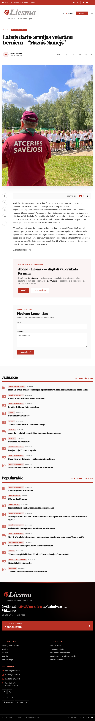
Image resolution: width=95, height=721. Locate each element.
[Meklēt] (91, 2)
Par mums (5, 653)
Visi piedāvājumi (40, 290)
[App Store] (83, 2)
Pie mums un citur (19, 30)
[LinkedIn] (79, 54)
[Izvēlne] (92, 13)
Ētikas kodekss (55, 646)
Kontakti (5, 656)
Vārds (19, 322)
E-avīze (71, 13)
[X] (77, 2)
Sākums (6, 30)
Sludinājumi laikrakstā (10, 646)
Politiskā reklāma (56, 660)
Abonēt (82, 13)
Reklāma (5, 649)
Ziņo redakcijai (7, 660)
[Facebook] (74, 2)
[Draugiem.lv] (86, 54)
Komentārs (21, 331)
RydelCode (89, 718)
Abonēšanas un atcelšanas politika (63, 656)
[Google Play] (87, 2)
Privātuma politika (57, 649)
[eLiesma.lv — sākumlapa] (20, 12)
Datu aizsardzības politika (60, 653)
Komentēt (24, 352)
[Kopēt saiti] (91, 54)
